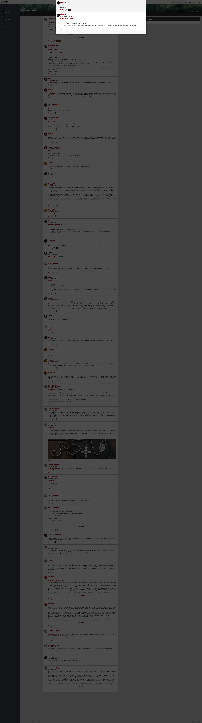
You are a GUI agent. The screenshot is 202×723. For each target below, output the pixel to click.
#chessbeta (70, 18)
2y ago (62, 4)
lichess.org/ (63, 18)
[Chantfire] (68, 10)
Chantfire (63, 2)
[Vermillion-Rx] (70, 10)
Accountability (68, 4)
